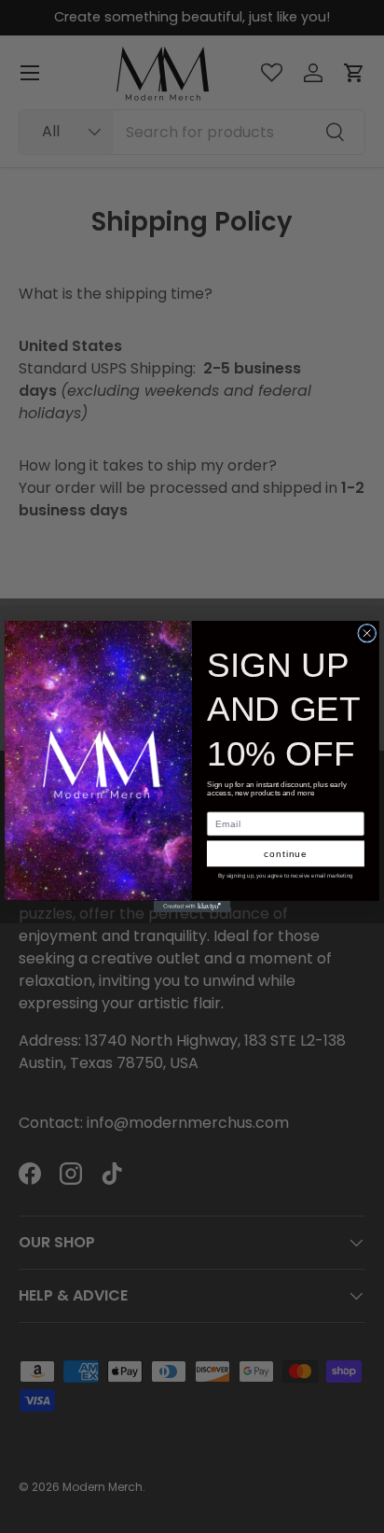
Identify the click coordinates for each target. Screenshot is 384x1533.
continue (286, 854)
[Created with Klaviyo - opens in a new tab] (192, 906)
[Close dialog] (367, 633)
